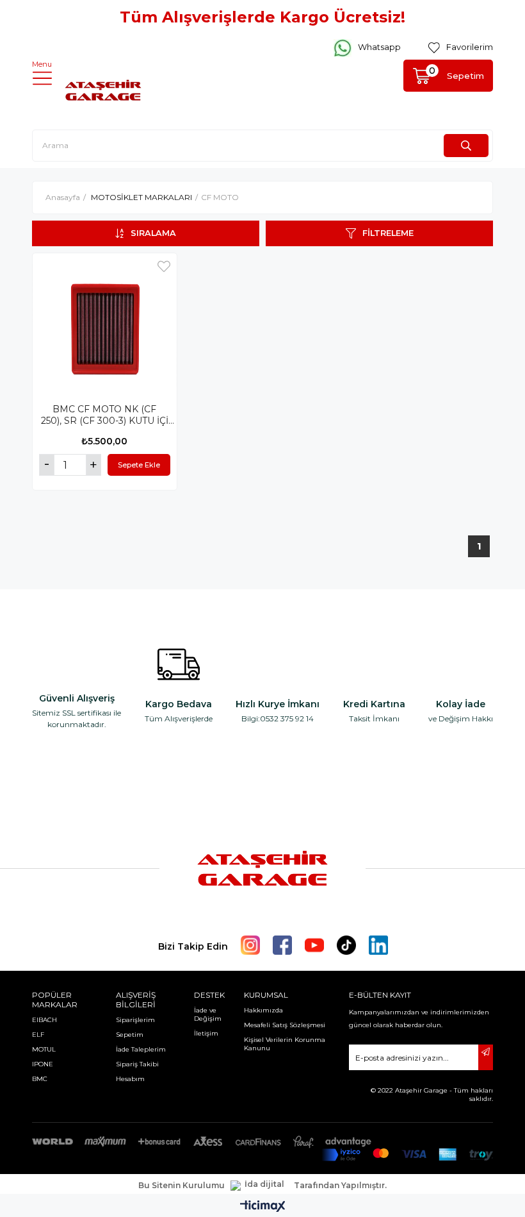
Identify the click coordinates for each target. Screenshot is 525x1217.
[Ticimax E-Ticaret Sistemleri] (263, 1207)
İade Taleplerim (141, 1049)
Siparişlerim (135, 1020)
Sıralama (153, 233)
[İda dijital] (259, 1185)
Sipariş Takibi (137, 1064)
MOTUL (44, 1049)
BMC (39, 1079)
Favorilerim (469, 47)
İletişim (206, 1033)
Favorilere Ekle (164, 266)
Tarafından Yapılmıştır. (340, 1185)
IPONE (42, 1064)
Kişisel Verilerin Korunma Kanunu (284, 1044)
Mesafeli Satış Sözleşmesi (284, 1025)
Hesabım (130, 1079)
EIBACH (44, 1020)
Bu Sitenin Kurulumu (181, 1185)
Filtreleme (388, 233)
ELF (38, 1034)
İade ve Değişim (208, 1014)
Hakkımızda (263, 1010)
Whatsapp (379, 47)
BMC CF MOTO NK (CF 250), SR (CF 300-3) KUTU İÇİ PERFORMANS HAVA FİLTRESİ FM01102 (104, 414)
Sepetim (129, 1034)
